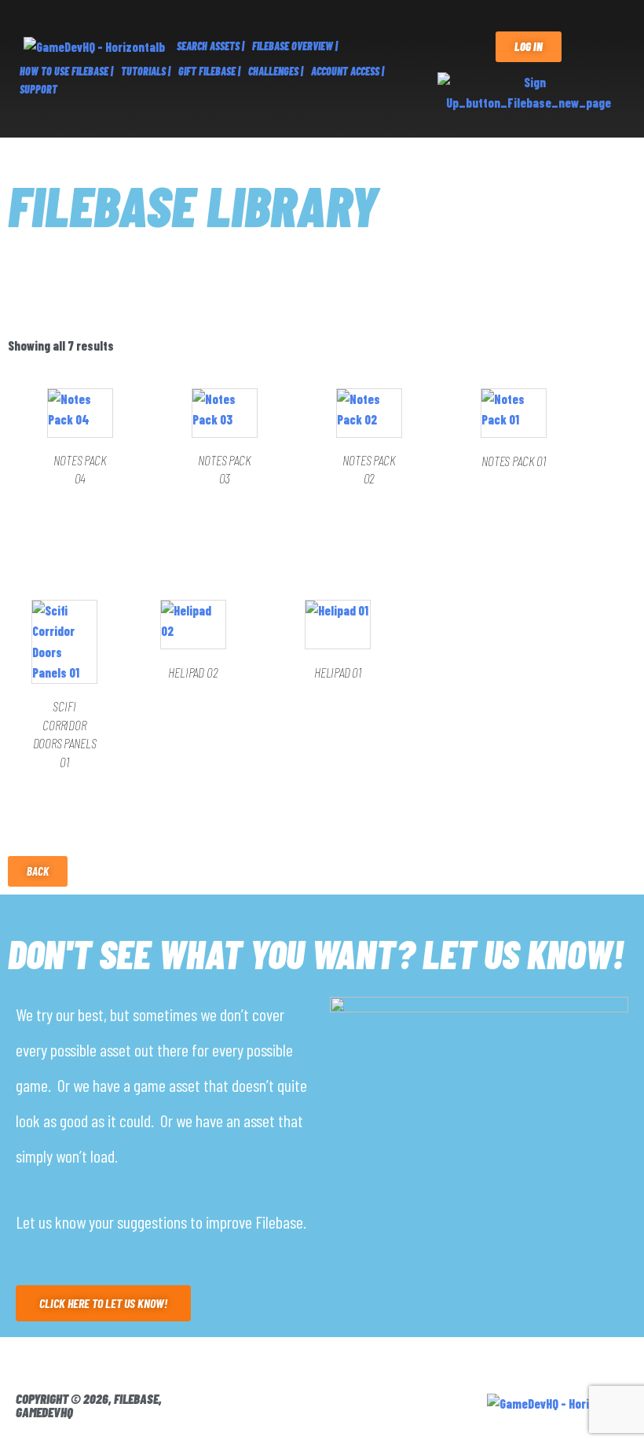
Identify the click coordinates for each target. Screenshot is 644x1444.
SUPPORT (38, 89)
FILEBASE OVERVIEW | (295, 46)
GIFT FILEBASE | (209, 71)
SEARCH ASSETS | (210, 46)
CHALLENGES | (275, 71)
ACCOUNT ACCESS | (347, 71)
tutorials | (145, 71)
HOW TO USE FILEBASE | (66, 71)
